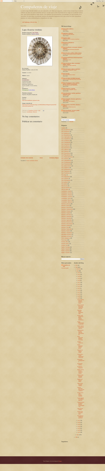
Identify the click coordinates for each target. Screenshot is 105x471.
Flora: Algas (63, 174)
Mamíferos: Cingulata (65, 212)
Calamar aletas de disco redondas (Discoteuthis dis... (80, 332)
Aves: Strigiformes (65, 167)
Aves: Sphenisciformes (66, 165)
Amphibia (63, 127)
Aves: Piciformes (65, 158)
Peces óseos (64, 240)
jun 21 (79, 274)
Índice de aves (64, 185)
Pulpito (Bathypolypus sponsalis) (80, 323)
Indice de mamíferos (65, 187)
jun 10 (79, 294)
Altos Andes (65, 29)
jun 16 (79, 284)
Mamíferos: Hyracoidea (66, 218)
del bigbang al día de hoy (29, 22)
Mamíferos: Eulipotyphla (66, 216)
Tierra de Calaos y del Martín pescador (71, 78)
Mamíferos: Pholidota (65, 225)
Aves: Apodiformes (65, 133)
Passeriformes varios (67, 59)
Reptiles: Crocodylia (65, 247)
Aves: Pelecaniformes (66, 155)
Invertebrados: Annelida (66, 191)
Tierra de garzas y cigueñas (69, 88)
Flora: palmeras (64, 182)
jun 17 (79, 282)
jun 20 (79, 276)
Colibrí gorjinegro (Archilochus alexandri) (71, 49)
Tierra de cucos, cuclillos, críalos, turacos (72, 53)
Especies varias (66, 95)
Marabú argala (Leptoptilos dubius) (70, 89)
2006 (76, 437)
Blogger (60, 461)
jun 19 (79, 278)
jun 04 (79, 426)
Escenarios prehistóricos (68, 42)
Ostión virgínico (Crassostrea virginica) (80, 327)
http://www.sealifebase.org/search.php (30, 100)
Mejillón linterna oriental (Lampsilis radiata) (80, 371)
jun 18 (79, 280)
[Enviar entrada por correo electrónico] (43, 110)
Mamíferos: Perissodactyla (67, 223)
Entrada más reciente (27, 158)
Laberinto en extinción (68, 33)
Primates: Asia (64, 245)
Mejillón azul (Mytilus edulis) (79, 380)
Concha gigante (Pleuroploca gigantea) (80, 399)
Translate (71, 121)
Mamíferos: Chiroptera (66, 211)
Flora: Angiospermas (65, 176)
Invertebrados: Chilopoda (66, 194)
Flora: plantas (64, 183)
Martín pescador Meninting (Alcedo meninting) (72, 79)
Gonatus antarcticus (80, 342)
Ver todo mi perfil (64, 268)
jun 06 (79, 422)
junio (77, 270)
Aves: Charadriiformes (66, 138)
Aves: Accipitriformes (65, 129)
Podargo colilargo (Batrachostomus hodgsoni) (72, 54)
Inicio (41, 158)
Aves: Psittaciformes (65, 164)
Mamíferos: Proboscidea (66, 229)
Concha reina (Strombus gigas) (80, 412)
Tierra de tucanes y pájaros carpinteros (71, 69)
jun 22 (79, 272)
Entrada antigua (54, 158)
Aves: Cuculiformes (65, 146)
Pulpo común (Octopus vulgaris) (80, 384)
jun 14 (79, 288)
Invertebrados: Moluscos (32, 112)
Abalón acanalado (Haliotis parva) (80, 346)
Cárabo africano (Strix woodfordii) (69, 65)
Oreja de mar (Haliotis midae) (80, 351)
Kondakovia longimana (80, 367)
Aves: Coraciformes (65, 144)
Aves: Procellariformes (66, 162)
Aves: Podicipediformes (66, 160)
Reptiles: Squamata (65, 250)
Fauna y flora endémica (68, 28)
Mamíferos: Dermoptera (66, 214)
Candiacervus (65, 43)
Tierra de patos (66, 73)
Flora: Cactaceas (64, 178)
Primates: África (64, 241)
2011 (76, 265)
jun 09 (79, 296)
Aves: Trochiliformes (65, 173)
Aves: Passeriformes (65, 153)
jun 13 (79, 290)
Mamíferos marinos (65, 205)
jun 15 (79, 286)
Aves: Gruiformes (65, 151)
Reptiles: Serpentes (65, 249)
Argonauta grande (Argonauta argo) (80, 312)
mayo (77, 434)
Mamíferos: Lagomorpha (66, 220)
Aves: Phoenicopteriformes (67, 156)
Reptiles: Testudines (65, 252)
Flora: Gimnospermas (65, 180)
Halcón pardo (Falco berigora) (69, 101)
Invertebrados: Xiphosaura (66, 202)
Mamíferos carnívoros (65, 203)
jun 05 (79, 424)
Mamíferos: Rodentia (65, 230)
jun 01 (79, 432)
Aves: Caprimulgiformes (66, 137)
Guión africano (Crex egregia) (68, 111)
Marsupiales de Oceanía (66, 236)
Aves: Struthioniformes (66, 169)
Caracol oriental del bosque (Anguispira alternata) (80, 306)
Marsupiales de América (66, 234)
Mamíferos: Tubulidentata (66, 232)
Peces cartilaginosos (65, 238)
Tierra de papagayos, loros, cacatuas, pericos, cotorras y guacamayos (71, 83)
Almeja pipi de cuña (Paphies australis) (80, 394)
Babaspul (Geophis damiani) (68, 34)
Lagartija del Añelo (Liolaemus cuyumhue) (71, 39)
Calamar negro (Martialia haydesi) (80, 376)
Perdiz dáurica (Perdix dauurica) (69, 106)
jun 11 (79, 292)
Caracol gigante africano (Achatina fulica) (80, 301)
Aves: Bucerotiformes (65, 135)
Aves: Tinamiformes (65, 171)
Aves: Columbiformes (65, 142)
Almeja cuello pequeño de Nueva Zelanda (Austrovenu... (80, 317)
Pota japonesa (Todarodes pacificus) (80, 417)
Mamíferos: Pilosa (65, 227)
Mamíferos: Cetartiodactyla (67, 209)
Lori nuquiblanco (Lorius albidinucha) (70, 85)
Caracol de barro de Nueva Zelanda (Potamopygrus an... (80, 404)
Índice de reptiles (64, 189)
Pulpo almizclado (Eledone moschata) (80, 338)
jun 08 (79, 298)
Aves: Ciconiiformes (65, 140)
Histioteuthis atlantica (79, 364)
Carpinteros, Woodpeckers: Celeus (69, 70)
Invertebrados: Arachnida (66, 192)
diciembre (78, 268)
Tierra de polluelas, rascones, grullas (71, 110)
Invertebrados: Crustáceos (66, 196)
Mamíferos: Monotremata (66, 221)
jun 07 (79, 420)
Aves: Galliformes (65, 149)
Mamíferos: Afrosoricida (66, 207)
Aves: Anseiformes (65, 131)
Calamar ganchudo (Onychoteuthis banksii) (80, 389)
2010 (76, 267)
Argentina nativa (66, 38)
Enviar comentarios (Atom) (32, 160)
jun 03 (79, 428)
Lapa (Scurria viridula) (80, 409)
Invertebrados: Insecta (66, 198)
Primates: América (65, 243)
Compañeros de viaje (39, 6)
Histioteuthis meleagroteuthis (80, 360)
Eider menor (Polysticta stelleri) (69, 74)
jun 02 (79, 430)
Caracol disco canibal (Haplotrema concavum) (80, 356)
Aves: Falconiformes (65, 147)
